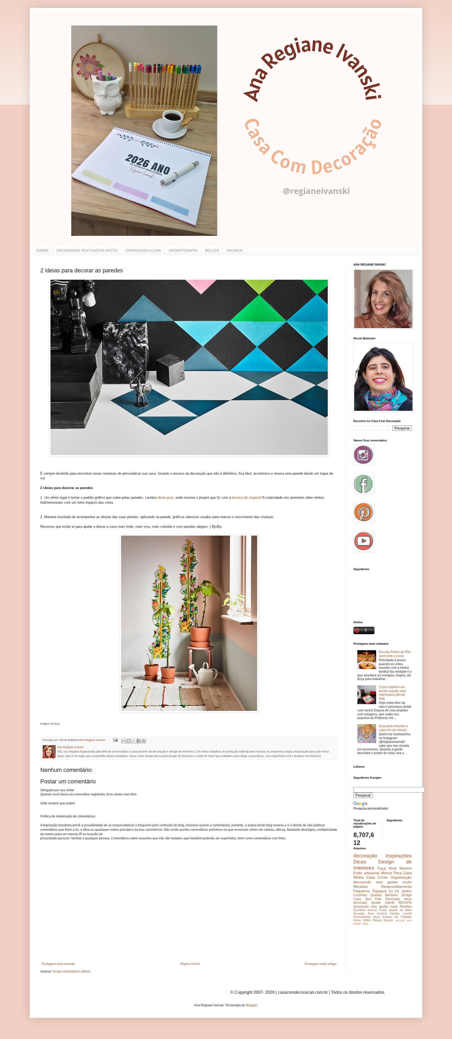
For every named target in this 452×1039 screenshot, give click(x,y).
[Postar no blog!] (128, 741)
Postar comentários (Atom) (71, 971)
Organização (401, 877)
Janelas (395, 913)
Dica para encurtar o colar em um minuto (393, 728)
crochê (407, 913)
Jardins (406, 891)
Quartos (376, 895)
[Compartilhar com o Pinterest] (143, 741)
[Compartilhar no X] (133, 741)
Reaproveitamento (396, 886)
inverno (372, 910)
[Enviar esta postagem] (115, 740)
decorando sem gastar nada (375, 906)
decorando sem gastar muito (382, 882)
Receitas (360, 886)
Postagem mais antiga (320, 964)
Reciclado (393, 899)
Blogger (251, 1005)
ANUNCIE (235, 250)
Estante (388, 920)
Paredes (406, 906)
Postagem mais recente (58, 964)
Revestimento (362, 916)
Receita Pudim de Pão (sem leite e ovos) (395, 654)
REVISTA (405, 903)
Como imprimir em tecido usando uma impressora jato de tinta (392, 692)
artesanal (371, 873)
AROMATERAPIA (183, 250)
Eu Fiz (394, 891)
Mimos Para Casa (396, 873)
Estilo (357, 873)
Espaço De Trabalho (397, 916)
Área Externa (377, 913)
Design (407, 895)
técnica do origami (246, 497)
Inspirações (399, 855)
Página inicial (190, 964)
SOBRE (42, 250)
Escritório (359, 910)
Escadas (359, 913)
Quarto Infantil (382, 903)
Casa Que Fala (367, 899)
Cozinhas (360, 895)
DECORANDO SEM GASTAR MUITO (87, 250)
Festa (383, 910)
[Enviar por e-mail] (123, 741)
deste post (165, 497)
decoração (365, 855)
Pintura (377, 920)
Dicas (359, 861)
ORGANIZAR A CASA (143, 250)
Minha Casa (364, 877)
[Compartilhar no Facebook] (138, 741)
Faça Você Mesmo (394, 868)
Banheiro (391, 895)
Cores (383, 877)
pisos (376, 916)
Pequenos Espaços (370, 891)
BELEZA (212, 250)
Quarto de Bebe (400, 910)
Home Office (362, 920)
